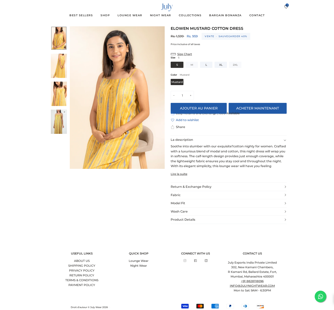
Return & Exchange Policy (191, 187)
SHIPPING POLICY (81, 265)
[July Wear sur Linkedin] (206, 260)
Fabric (176, 195)
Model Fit (178, 203)
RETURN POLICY (81, 275)
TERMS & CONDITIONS (81, 280)
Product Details (183, 219)
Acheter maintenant (257, 108)
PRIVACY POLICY (82, 270)
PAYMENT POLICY (81, 285)
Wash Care (179, 211)
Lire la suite (179, 174)
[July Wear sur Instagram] (184, 260)
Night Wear (138, 265)
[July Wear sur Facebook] (195, 260)
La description (182, 140)
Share (180, 127)
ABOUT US (82, 261)
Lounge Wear (138, 261)
